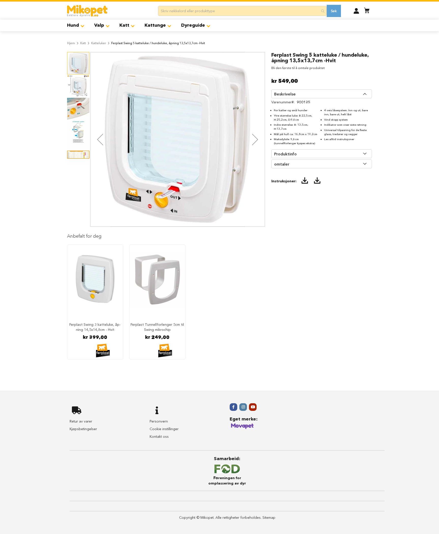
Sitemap (268, 517)
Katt (83, 43)
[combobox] (242, 11)
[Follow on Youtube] (253, 407)
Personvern (159, 421)
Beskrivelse (285, 93)
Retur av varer (81, 421)
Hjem (71, 43)
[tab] (321, 93)
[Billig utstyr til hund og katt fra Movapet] (242, 428)
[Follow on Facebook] (233, 407)
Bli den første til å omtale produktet (298, 68)
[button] (356, 10)
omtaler (281, 164)
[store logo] (87, 11)
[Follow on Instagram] (243, 407)
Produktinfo (285, 153)
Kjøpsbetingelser (83, 429)
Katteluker (98, 43)
